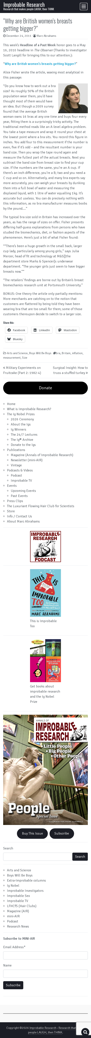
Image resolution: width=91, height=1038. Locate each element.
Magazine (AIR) (18, 911)
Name (7, 965)
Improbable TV (21, 480)
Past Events (19, 496)
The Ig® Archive (22, 440)
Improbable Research (24, 4)
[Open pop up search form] (85, 1032)
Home (11, 404)
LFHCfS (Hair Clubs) (21, 906)
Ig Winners (18, 429)
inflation (77, 353)
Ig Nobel (13, 885)
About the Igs (21, 424)
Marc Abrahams (46, 36)
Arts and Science (17, 353)
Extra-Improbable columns (26, 880)
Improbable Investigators (25, 891)
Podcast (16, 475)
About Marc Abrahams (23, 521)
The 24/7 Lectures (24, 434)
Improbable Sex (18, 896)
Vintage (16, 465)
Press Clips (15, 501)
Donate (45, 388)
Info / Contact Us (19, 516)
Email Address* (14, 947)
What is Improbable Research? (29, 409)
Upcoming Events (23, 491)
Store (11, 511)
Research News (18, 926)
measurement (12, 357)
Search (8, 848)
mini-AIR (13, 916)
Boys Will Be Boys (40, 353)
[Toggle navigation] (84, 6)
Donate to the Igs (23, 445)
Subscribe (61, 833)
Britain (66, 353)
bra (58, 353)
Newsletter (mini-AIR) (27, 460)
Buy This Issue (32, 833)
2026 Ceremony (22, 419)
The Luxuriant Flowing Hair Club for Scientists (40, 506)
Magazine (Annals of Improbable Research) (42, 455)
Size (24, 357)
